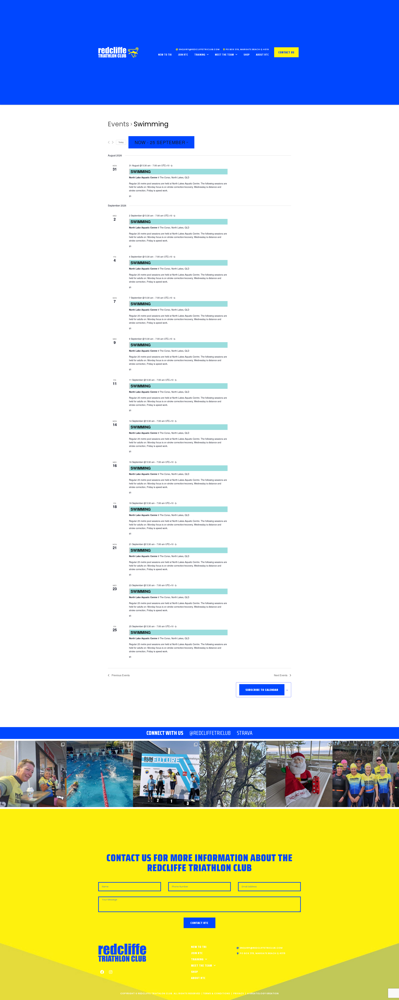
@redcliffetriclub (210, 732)
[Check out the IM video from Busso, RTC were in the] (365, 774)
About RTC (262, 54)
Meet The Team (224, 54)
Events (118, 124)
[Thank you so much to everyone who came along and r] (299, 774)
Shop (247, 54)
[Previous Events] (109, 142)
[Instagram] (111, 972)
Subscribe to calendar (261, 689)
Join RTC (183, 54)
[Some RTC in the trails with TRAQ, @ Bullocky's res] (233, 774)
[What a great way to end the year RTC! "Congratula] (100, 774)
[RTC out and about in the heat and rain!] (33, 774)
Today (121, 142)
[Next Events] (113, 142)
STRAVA (244, 732)
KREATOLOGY (258, 993)
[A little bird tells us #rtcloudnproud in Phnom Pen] (166, 774)
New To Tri (165, 54)
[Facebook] (102, 972)
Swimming (141, 171)
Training (199, 54)
